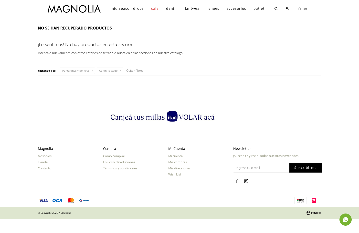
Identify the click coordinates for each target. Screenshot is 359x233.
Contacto (44, 168)
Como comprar (114, 156)
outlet (258, 8)
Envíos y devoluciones (119, 162)
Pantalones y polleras (75, 70)
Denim (172, 8)
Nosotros (45, 156)
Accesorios (236, 8)
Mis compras (177, 162)
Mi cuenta (175, 156)
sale (155, 8)
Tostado (108, 70)
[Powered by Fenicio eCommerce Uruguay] (313, 212)
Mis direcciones (179, 168)
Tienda (43, 162)
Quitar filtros (134, 70)
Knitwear (193, 8)
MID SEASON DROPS (127, 8)
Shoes (214, 8)
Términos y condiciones (120, 168)
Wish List (174, 174)
